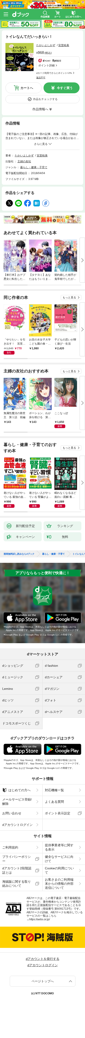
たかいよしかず (45, 45)
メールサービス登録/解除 (17, 801)
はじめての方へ (19, 790)
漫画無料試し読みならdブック (19, 554)
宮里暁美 (63, 45)
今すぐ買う (65, 88)
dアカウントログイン (17, 825)
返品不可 (40, 77)
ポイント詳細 (46, 65)
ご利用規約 (10, 847)
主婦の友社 (24, 161)
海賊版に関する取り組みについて (16, 883)
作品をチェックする (45, 99)
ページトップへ (43, 981)
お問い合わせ (11, 813)
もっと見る (69, 297)
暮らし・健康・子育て (33, 167)
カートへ (26, 88)
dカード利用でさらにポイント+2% (54, 73)
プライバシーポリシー (16, 859)
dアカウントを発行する (42, 959)
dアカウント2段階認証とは (16, 870)
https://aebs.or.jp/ (39, 919)
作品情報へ (40, 109)
